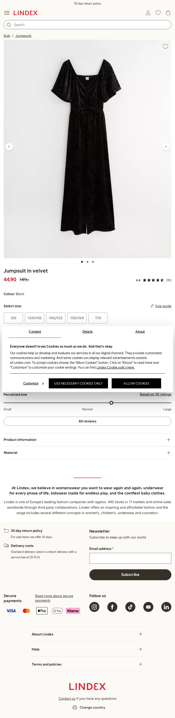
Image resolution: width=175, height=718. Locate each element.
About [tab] (140, 332)
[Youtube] (148, 607)
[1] (82, 262)
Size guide (163, 306)
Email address (101, 549)
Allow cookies (136, 383)
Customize (31, 383)
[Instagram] (94, 607)
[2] (87, 262)
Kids (7, 36)
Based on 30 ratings (155, 394)
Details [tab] (87, 332)
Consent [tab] (35, 332)
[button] (87, 149)
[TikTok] (130, 607)
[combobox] (87, 24)
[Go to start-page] (26, 12)
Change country (92, 707)
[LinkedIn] (166, 607)
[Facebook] (112, 607)
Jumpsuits (23, 36)
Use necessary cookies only (78, 383)
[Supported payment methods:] (45, 611)
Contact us (67, 698)
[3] (93, 262)
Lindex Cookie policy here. (116, 367)
